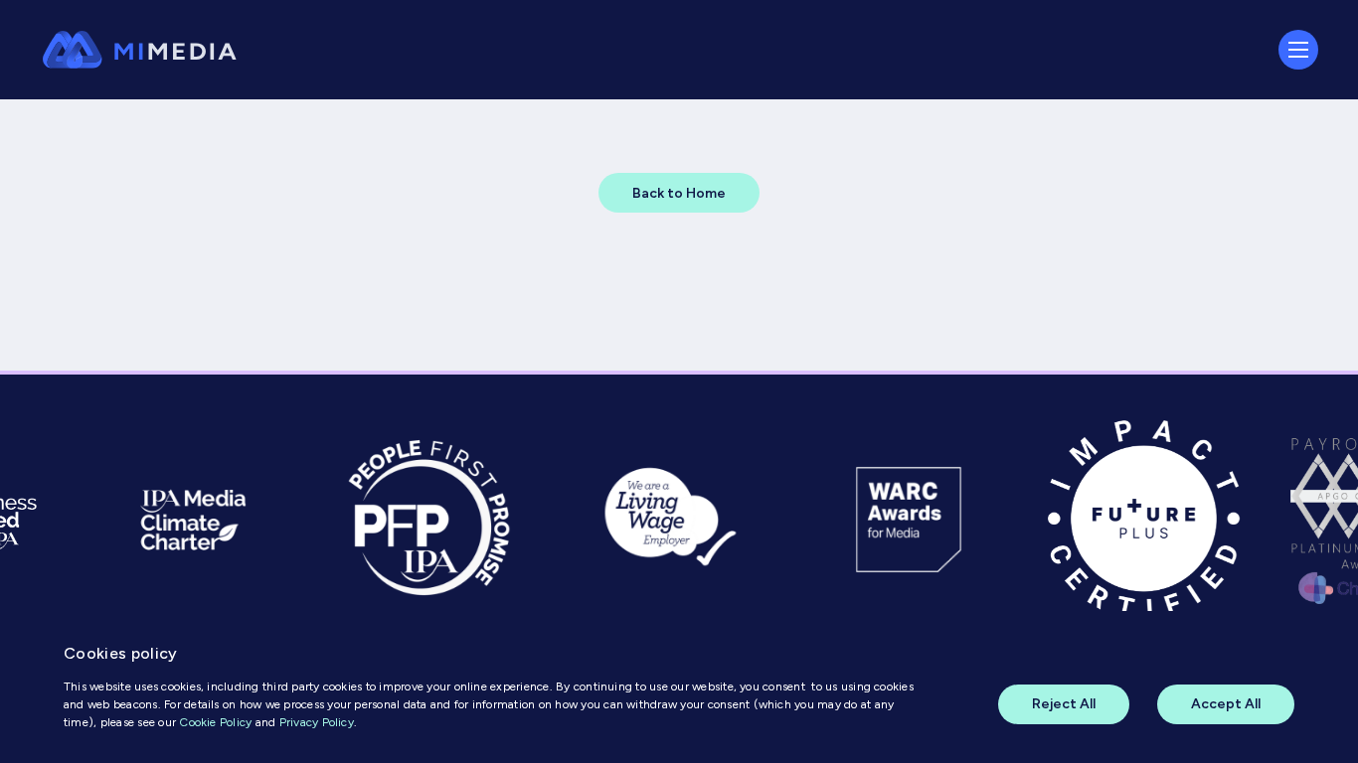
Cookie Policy (215, 722)
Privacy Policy (316, 722)
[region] (679, 687)
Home (62, 109)
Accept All (1226, 703)
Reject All (1064, 703)
